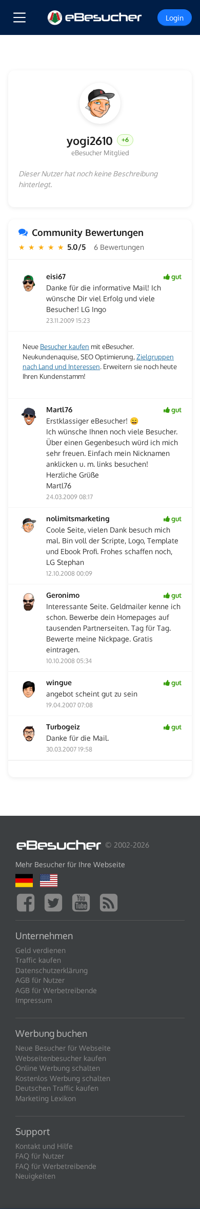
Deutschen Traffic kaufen (56, 1088)
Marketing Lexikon (45, 1098)
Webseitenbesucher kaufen (60, 1058)
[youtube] (83, 901)
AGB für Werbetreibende (56, 990)
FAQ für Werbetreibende (55, 1166)
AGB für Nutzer (40, 980)
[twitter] (56, 901)
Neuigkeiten (35, 1175)
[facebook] (28, 901)
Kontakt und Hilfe (44, 1146)
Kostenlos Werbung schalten (62, 1078)
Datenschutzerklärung (51, 970)
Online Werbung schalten (57, 1068)
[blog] (111, 901)
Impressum (33, 1000)
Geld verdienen (40, 950)
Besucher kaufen (64, 346)
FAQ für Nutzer (39, 1155)
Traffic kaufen (38, 960)
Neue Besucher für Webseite (63, 1047)
